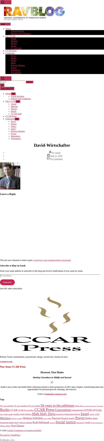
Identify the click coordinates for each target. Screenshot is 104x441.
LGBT (97, 414)
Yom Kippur (17, 425)
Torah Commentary (97, 423)
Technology (16, 73)
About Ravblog (17, 31)
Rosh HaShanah (40, 422)
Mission (14, 41)
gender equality (8, 414)
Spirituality (80, 423)
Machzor (5, 418)
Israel (13, 63)
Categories (9, 53)
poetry (72, 418)
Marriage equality (16, 418)
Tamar (58, 153)
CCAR (13, 410)
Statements (15, 70)
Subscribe (7, 282)
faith (1, 414)
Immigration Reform (72, 414)
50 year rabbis (34, 406)
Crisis (99, 410)
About (8, 29)
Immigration (60, 414)
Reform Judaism (18, 65)
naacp (45, 418)
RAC (17, 422)
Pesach (64, 418)
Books (13, 58)
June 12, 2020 (56, 156)
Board (13, 46)
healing (17, 414)
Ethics (13, 60)
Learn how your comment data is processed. (52, 260)
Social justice (66, 422)
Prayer (13, 68)
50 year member (7, 406)
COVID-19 (89, 410)
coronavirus (77, 410)
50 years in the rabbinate (57, 405)
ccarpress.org (6, 361)
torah (87, 422)
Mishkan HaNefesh (33, 418)
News (13, 55)
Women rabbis (5, 426)
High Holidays (26, 414)
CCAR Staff (16, 48)
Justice (91, 414)
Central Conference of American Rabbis (24, 430)
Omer (49, 418)
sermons (52, 423)
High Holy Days (43, 414)
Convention (63, 410)
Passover (56, 418)
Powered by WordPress (10, 435)
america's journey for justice (94, 406)
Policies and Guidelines (21, 34)
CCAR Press (11, 51)
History (14, 43)
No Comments (56, 159)
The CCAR (10, 36)
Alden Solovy (80, 406)
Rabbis (88, 418)
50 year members (20, 406)
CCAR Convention (26, 410)
